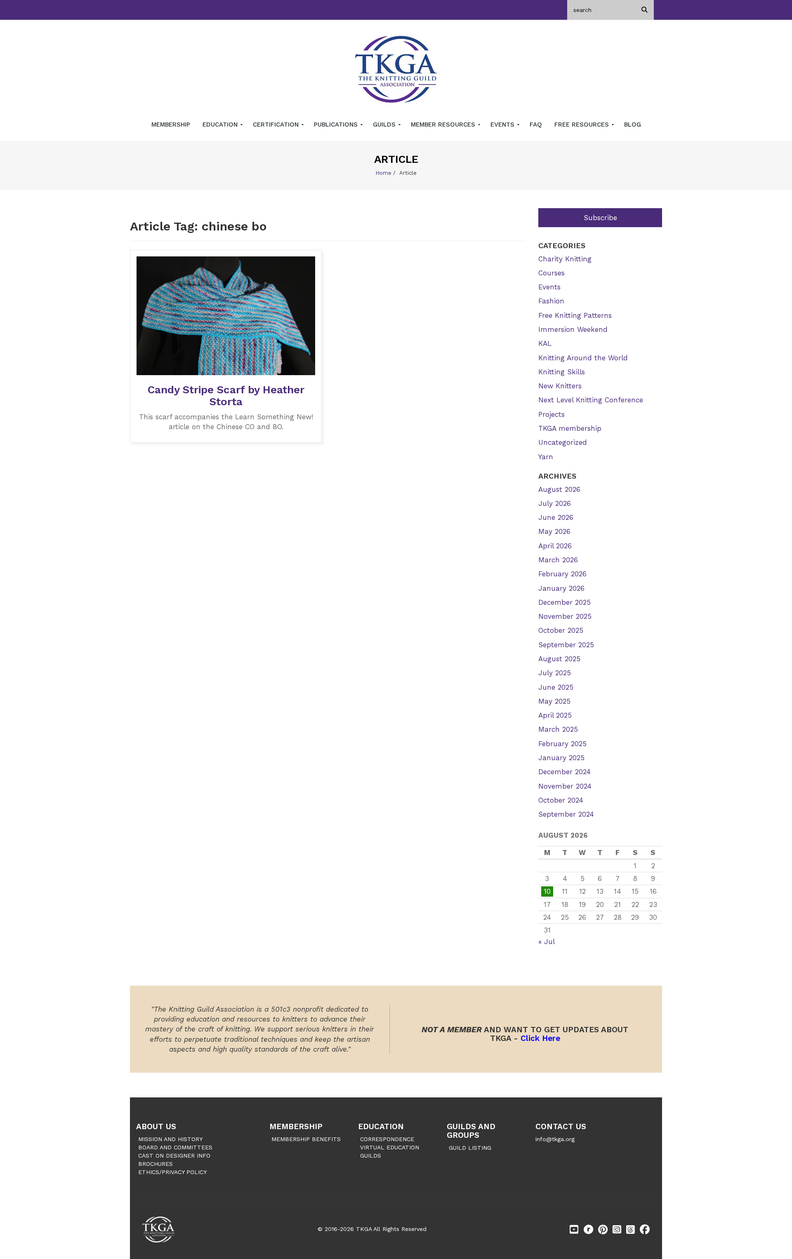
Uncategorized (562, 442)
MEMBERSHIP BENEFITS (306, 1139)
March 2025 (558, 729)
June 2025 (555, 687)
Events (503, 124)
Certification (277, 124)
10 (547, 891)
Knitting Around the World (583, 358)
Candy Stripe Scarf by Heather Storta (226, 395)
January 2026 (561, 588)
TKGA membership (569, 428)
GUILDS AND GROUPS (471, 1131)
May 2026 (554, 531)
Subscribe (600, 218)
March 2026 (558, 560)
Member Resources (444, 124)
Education (221, 124)
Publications (337, 124)
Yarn (545, 457)
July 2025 (554, 673)
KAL (545, 343)
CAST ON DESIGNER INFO (174, 1155)
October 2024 (560, 800)
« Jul (546, 941)
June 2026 (555, 517)
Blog (632, 124)
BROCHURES (155, 1163)
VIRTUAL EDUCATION (389, 1147)
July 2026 (554, 503)
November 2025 (565, 616)
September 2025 (566, 645)
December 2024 (564, 772)
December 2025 (564, 602)
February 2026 (562, 574)
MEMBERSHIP (296, 1126)
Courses (551, 273)
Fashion (551, 301)
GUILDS (370, 1155)
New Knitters (560, 386)
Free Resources (582, 124)
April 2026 (555, 546)
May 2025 (554, 701)
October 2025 (560, 630)
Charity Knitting (565, 259)
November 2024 (565, 786)
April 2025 (555, 715)
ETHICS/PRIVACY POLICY (172, 1172)
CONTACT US (560, 1126)
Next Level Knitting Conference (590, 400)
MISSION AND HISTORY (170, 1139)
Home (383, 173)
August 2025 (559, 659)
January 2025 (561, 758)
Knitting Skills (561, 372)
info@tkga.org (555, 1139)
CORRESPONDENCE (387, 1139)
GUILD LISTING (470, 1147)
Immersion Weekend (573, 329)
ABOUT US (156, 1126)
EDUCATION (381, 1126)
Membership (170, 124)
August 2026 (559, 489)
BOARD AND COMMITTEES (175, 1147)
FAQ (536, 124)
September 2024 (566, 814)
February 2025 (562, 744)
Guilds (385, 124)
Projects (551, 414)
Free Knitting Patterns (575, 315)
